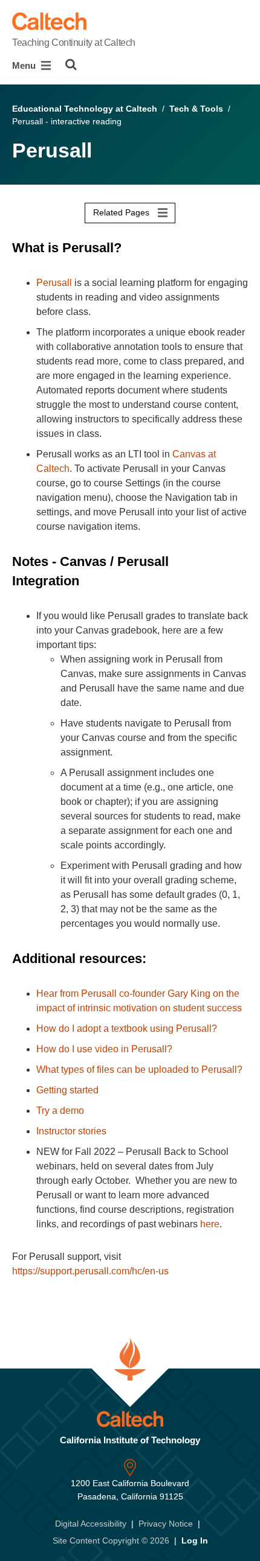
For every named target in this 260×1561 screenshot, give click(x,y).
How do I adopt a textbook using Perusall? (126, 1028)
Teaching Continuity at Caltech (73, 42)
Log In (194, 1540)
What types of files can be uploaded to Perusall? (139, 1069)
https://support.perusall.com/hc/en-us (90, 1271)
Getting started (67, 1090)
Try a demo (60, 1110)
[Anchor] (130, 247)
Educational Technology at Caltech (84, 108)
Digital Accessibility (90, 1523)
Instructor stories (71, 1131)
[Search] (71, 65)
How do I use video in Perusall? (104, 1049)
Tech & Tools (196, 108)
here (209, 1224)
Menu (25, 65)
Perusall (54, 283)
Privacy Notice (165, 1523)
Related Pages (122, 212)
